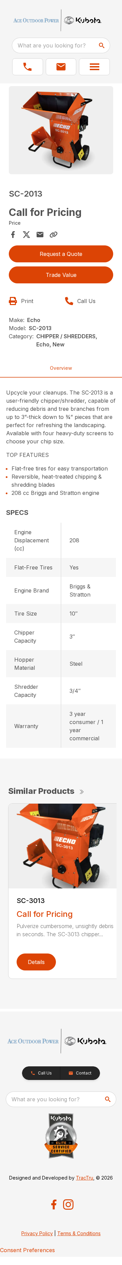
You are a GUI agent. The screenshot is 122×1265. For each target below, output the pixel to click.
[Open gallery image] (61, 130)
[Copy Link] (53, 234)
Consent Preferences (27, 1250)
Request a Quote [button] (61, 253)
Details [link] (36, 962)
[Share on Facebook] (13, 234)
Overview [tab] (61, 368)
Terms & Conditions (79, 1233)
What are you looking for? (52, 45)
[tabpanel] (61, 131)
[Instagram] (68, 1204)
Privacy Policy (37, 1233)
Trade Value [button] (61, 275)
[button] (27, 66)
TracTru (84, 1178)
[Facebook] (54, 1204)
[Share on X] (26, 234)
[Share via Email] (40, 234)
